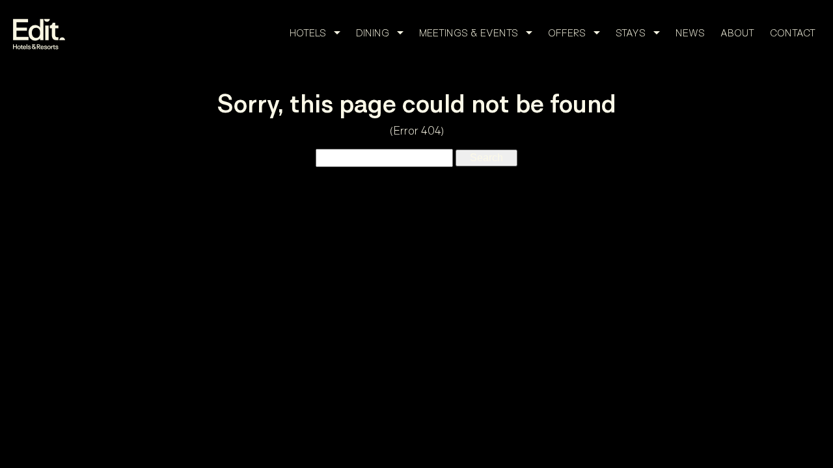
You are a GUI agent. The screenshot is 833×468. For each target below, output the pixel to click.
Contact (792, 33)
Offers (567, 33)
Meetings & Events (468, 33)
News (690, 33)
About (737, 33)
